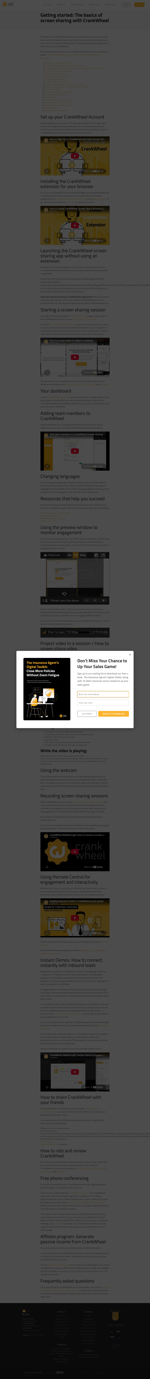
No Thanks (87, 713)
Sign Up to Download (114, 713)
